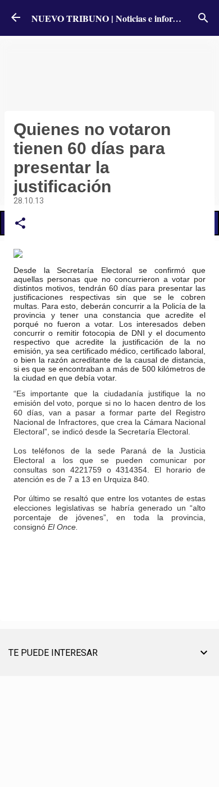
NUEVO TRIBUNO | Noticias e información (115, 18)
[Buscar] (203, 17)
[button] (20, 223)
